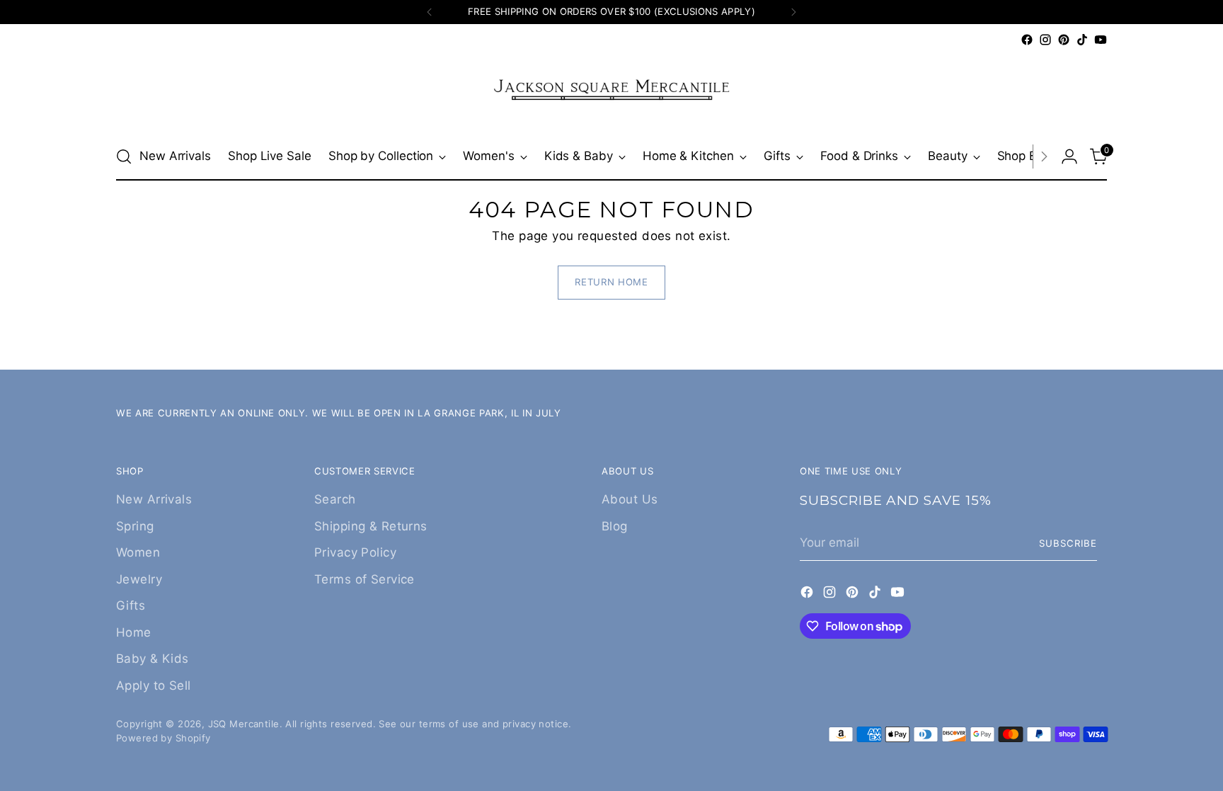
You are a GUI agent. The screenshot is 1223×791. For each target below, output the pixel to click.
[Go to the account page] (1069, 156)
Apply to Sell (153, 685)
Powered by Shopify (163, 738)
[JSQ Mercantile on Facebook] (1027, 39)
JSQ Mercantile (244, 723)
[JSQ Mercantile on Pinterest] (1063, 39)
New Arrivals (154, 499)
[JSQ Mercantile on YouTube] (1100, 39)
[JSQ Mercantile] (611, 91)
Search (335, 499)
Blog (615, 526)
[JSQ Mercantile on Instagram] (1045, 39)
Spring (135, 526)
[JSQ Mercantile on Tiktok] (1082, 39)
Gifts (130, 605)
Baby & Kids (152, 658)
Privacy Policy (355, 552)
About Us (630, 499)
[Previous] (429, 12)
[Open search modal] (124, 156)
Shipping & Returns (370, 526)
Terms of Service (364, 579)
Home (133, 632)
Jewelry (139, 579)
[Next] (793, 12)
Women (138, 552)
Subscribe (1068, 543)
